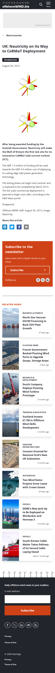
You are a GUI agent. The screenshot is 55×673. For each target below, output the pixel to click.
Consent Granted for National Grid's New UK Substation (35, 455)
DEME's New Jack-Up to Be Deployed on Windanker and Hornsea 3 (35, 514)
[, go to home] (15, 5)
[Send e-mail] (28, 625)
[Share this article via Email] (26, 227)
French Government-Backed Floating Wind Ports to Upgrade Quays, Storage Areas (36, 355)
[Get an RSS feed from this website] (35, 625)
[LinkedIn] (48, 280)
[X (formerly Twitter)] (43, 280)
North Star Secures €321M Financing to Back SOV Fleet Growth (34, 323)
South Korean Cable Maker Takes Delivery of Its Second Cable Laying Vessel (36, 546)
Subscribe (17, 270)
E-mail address (12, 591)
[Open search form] (40, 4)
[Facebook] (38, 280)
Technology (10, 60)
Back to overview (14, 35)
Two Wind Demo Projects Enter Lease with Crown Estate (35, 483)
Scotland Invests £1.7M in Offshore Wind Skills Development (33, 422)
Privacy (8, 636)
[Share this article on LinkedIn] (4, 227)
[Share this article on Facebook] (19, 227)
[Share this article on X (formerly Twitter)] (11, 227)
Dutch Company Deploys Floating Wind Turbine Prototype (33, 390)
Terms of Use (10, 642)
